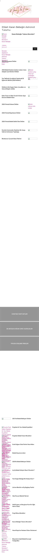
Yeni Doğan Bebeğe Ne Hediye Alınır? (23, 479)
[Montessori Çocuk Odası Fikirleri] (32, 141)
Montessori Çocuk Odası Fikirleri (11, 138)
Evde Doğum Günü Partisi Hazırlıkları (23, 444)
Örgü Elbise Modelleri (18, 513)
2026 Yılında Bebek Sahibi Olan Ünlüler (13, 121)
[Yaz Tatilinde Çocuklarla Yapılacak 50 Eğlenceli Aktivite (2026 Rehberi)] (32, 81)
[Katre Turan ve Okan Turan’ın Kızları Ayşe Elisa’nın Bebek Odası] (32, 98)
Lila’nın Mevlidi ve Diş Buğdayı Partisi (23, 487)
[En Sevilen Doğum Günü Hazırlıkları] (19, 329)
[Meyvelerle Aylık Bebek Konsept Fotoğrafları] (6, 541)
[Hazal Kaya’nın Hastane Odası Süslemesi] (6, 532)
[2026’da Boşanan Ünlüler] (32, 63)
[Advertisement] (15, 174)
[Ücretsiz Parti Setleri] (19, 314)
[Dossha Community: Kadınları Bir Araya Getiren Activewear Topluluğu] (32, 132)
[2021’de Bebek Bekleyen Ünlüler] (6, 421)
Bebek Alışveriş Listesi (18, 453)
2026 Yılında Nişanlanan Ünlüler (11, 113)
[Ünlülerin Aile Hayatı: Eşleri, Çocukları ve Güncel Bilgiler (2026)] (32, 89)
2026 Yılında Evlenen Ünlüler (10, 104)
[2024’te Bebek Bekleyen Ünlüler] (6, 464)
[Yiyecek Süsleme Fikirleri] (19, 343)
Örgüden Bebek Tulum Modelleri (21, 436)
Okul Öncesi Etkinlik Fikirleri (20, 496)
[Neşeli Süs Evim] (19, 10)
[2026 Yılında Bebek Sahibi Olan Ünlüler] (32, 124)
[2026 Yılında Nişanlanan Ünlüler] (32, 115)
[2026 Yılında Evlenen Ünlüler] (32, 106)
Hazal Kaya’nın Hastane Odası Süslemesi (24, 530)
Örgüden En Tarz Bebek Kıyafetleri (22, 427)
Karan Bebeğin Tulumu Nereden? (23, 34)
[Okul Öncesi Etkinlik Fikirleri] (6, 498)
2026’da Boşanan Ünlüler (9, 61)
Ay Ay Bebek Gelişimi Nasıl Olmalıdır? (23, 470)
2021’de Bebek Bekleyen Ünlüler (21, 418)
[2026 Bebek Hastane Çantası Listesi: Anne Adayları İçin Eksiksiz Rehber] (32, 74)
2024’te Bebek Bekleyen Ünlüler (21, 461)
